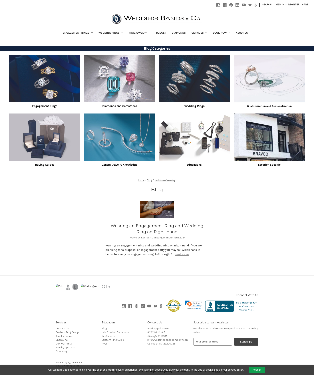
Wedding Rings (109, 32)
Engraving (62, 339)
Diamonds (179, 32)
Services (198, 32)
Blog (104, 328)
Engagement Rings (76, 32)
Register (293, 4)
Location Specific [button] (269, 164)
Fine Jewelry (138, 32)
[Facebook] (225, 5)
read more (182, 254)
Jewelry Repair (64, 336)
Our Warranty (64, 343)
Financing (61, 351)
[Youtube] (244, 5)
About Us (242, 32)
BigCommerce (75, 362)
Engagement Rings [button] (44, 106)
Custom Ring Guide (113, 339)
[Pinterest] (231, 5)
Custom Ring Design (68, 332)
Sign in (279, 4)
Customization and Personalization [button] (269, 106)
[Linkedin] (237, 5)
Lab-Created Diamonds (115, 332)
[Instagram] (218, 5)
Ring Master (109, 336)
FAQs (105, 343)
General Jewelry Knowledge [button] (119, 164)
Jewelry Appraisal (66, 347)
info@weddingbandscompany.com (167, 339)
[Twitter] (250, 5)
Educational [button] (194, 164)
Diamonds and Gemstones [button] (119, 106)
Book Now (220, 32)
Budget (161, 32)
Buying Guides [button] (44, 164)
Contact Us (62, 328)
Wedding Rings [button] (194, 106)
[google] (255, 5)
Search (266, 4)
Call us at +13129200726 (161, 343)
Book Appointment (158, 328)
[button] (44, 78)
